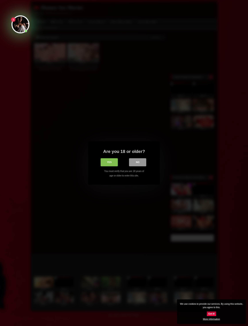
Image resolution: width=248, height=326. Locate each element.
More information (211, 319)
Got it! (211, 313)
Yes (109, 162)
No (137, 162)
